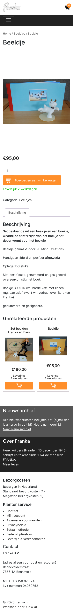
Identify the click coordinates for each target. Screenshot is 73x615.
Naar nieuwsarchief (17, 429)
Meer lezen (11, 464)
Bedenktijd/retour (19, 534)
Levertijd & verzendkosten (25, 539)
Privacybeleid (16, 525)
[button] (19, 385)
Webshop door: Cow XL (20, 607)
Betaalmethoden (18, 529)
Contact (12, 511)
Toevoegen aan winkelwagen (36, 180)
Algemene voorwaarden (23, 520)
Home (7, 33)
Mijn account (15, 515)
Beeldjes (19, 33)
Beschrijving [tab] (17, 212)
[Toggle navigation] (8, 20)
